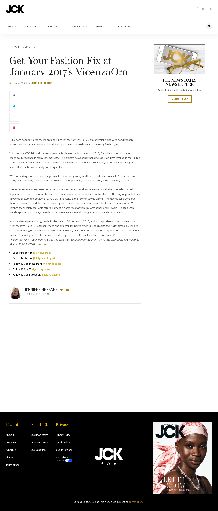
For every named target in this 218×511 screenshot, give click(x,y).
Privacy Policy (63, 434)
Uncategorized (22, 47)
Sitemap (10, 457)
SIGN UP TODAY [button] (180, 99)
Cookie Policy (63, 442)
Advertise (11, 449)
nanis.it (41, 244)
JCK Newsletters (39, 434)
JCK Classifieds (39, 449)
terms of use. (136, 502)
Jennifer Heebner (42, 83)
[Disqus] (75, 351)
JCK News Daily (42, 252)
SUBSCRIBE (123, 26)
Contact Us (11, 442)
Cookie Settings (64, 449)
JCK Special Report (44, 258)
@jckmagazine (52, 263)
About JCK (11, 434)
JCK (15, 9)
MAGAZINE (30, 26)
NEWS (9, 26)
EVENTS (52, 26)
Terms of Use (12, 464)
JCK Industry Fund (40, 442)
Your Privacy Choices (62, 459)
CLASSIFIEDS (76, 26)
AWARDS (101, 26)
